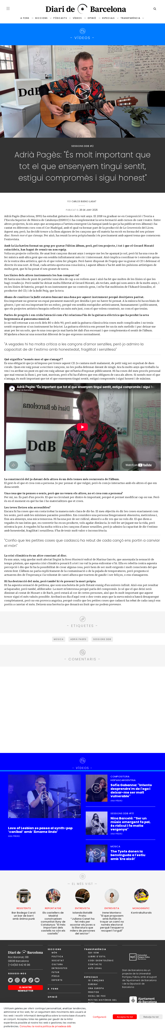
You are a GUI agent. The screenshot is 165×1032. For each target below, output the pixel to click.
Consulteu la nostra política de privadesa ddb (45, 1026)
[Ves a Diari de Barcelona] (82, 9)
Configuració (99, 1016)
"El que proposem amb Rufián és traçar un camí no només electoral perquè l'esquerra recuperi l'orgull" (112, 921)
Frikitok (93, 992)
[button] (8, 8)
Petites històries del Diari (102, 1001)
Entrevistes (60, 968)
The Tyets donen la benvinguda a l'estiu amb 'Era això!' (128, 855)
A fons (24, 18)
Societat (58, 960)
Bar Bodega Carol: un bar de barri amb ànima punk (24, 915)
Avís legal (95, 968)
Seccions (41, 18)
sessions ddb (102, 639)
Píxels (56, 976)
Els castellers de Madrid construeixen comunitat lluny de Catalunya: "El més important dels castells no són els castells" (53, 923)
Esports (57, 980)
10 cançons (96, 980)
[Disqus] (82, 709)
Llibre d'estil (97, 956)
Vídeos (77, 18)
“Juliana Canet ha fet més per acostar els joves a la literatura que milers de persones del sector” (82, 923)
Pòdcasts (60, 18)
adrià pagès (78, 639)
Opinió (92, 18)
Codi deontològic (101, 960)
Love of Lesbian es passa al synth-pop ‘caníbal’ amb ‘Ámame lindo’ (40, 830)
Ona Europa (96, 988)
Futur (55, 972)
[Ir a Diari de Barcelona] (25, 951)
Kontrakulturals (141, 912)
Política (57, 956)
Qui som (93, 952)
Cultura (57, 964)
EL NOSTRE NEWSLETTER (25, 988)
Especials (108, 18)
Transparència (130, 18)
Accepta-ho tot (125, 1016)
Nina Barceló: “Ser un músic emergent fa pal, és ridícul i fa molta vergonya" (130, 823)
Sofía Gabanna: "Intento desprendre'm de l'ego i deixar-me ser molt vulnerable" (131, 790)
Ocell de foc (97, 996)
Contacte (95, 964)
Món (54, 952)
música (58, 639)
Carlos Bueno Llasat (84, 201)
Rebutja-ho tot (151, 1016)
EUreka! (93, 984)
